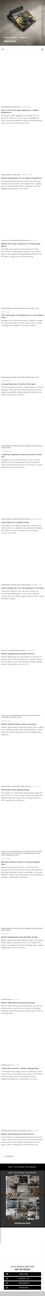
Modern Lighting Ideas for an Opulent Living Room (21, 178)
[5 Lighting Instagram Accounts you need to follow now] (22, 421)
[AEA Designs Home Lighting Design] (22, 761)
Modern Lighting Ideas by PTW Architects (17, 1134)
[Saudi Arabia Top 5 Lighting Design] (22, 493)
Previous (3, 1195)
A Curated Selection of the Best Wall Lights (18, 384)
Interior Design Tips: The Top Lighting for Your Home (22, 588)
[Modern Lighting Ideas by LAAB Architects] (22, 625)
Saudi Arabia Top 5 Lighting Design (15, 522)
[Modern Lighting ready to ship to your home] (22, 690)
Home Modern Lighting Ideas (10, 107)
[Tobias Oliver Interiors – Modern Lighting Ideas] (22, 1039)
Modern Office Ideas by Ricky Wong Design (18, 1003)
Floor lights (5, 240)
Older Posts (9, 1156)
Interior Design (26, 308)
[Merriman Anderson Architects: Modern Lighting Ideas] (22, 826)
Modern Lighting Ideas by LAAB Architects (18, 653)
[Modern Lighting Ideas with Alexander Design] (22, 903)
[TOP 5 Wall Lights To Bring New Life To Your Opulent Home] (22, 283)
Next (42, 1195)
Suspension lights (7, 717)
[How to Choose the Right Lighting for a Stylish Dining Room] (22, 81)
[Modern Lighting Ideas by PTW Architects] (22, 1105)
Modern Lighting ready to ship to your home (19, 724)
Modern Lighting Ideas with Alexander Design (19, 937)
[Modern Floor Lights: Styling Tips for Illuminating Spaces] (22, 215)
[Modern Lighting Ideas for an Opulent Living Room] (22, 149)
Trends (8, 447)
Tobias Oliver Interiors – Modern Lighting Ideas (20, 1068)
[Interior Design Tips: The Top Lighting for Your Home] (22, 559)
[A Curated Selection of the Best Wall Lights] (22, 352)
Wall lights (35, 308)
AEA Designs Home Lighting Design (15, 790)
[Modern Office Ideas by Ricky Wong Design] (22, 974)
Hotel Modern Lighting (28, 446)
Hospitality (5, 650)
